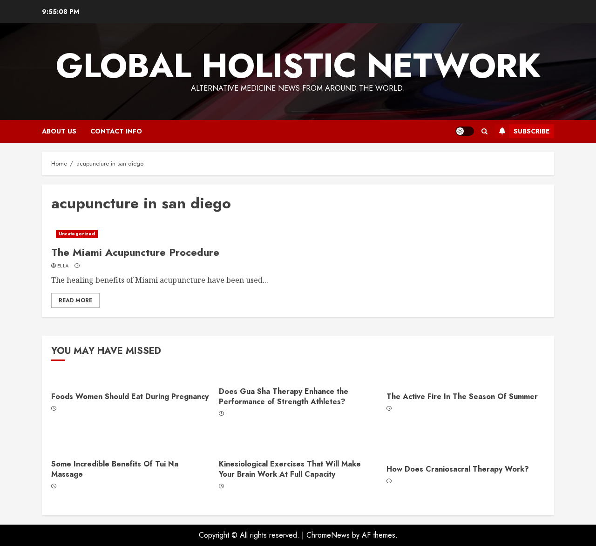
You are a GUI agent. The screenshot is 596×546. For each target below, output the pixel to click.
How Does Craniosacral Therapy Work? (457, 469)
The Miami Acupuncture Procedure (135, 252)
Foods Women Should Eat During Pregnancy (130, 396)
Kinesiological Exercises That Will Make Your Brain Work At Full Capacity (290, 469)
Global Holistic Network (298, 65)
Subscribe (531, 131)
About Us (59, 131)
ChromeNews (328, 535)
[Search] (484, 131)
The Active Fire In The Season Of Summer (462, 396)
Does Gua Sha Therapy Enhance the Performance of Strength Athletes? (283, 396)
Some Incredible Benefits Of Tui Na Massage (114, 469)
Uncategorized (77, 233)
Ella (62, 266)
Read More (75, 300)
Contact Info (116, 131)
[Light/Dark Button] (464, 131)
